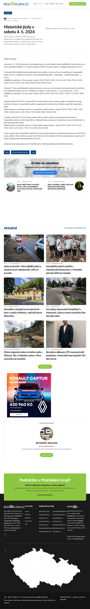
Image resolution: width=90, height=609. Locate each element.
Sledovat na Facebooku (45, 173)
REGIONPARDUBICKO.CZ (60, 511)
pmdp (6, 152)
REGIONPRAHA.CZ (44, 521)
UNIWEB (80, 520)
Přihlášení (27, 514)
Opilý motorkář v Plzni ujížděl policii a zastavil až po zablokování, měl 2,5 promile (22, 269)
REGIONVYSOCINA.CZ (59, 514)
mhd (33, 152)
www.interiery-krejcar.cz (48, 446)
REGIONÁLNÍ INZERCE (45, 495)
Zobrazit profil (46, 455)
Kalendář (52, 3)
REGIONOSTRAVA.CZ (59, 528)
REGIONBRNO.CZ (58, 518)
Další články (44, 366)
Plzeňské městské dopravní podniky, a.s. (18, 18)
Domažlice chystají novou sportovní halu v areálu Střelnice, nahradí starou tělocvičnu (23, 312)
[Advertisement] (45, 209)
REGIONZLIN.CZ (57, 521)
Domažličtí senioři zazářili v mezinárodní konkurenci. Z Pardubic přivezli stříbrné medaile (64, 269)
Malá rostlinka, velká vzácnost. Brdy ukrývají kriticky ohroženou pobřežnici (61, 186)
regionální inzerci (14, 528)
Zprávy (40, 3)
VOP (42, 597)
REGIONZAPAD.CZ (44, 514)
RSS (26, 524)
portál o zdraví (80, 536)
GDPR (38, 597)
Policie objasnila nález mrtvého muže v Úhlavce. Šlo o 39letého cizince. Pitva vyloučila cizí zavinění (23, 355)
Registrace (82, 3)
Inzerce (27, 511)
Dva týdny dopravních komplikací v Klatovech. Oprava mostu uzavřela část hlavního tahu (65, 312)
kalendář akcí (16, 520)
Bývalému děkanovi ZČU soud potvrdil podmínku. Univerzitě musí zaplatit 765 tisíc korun (65, 355)
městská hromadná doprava (20, 152)
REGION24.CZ (57, 531)
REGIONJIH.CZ (43, 518)
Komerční (8, 13)
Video (46, 3)
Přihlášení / (74, 4)
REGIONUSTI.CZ (44, 525)
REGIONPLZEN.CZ (44, 511)
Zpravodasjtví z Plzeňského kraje (75, 228)
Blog (57, 3)
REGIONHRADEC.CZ (45, 531)
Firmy (61, 3)
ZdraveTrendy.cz (79, 538)
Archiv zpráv (28, 521)
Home (35, 3)
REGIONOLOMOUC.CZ (59, 525)
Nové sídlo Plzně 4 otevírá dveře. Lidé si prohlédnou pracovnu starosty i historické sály (29, 187)
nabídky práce (7, 523)
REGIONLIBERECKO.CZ (46, 528)
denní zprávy (10, 516)
